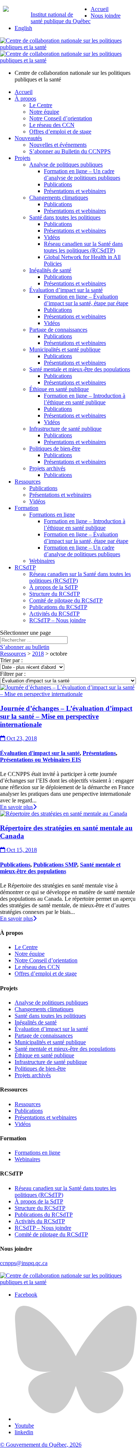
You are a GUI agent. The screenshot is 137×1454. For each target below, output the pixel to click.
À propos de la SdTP (53, 587)
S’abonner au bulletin (24, 647)
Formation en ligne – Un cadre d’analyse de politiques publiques (82, 174)
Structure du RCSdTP (54, 594)
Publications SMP (55, 864)
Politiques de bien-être (54, 448)
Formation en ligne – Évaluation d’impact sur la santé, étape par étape (86, 300)
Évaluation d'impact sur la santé (40, 753)
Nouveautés (28, 138)
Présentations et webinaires (75, 191)
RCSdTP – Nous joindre (57, 620)
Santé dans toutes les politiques (64, 217)
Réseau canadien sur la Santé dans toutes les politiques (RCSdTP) (83, 247)
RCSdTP (25, 567)
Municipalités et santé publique (64, 349)
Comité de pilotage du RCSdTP (66, 600)
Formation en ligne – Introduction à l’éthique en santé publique (84, 399)
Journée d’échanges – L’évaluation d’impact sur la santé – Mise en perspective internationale (66, 716)
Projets (22, 158)
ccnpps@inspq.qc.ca (23, 1263)
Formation (26, 508)
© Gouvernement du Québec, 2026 (40, 1445)
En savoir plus (16, 807)
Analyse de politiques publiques (66, 164)
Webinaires (42, 561)
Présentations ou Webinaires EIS (40, 760)
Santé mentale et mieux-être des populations (79, 369)
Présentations (99, 753)
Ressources (28, 481)
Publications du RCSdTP (58, 607)
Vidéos (52, 237)
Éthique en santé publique (59, 389)
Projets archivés (47, 468)
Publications (58, 184)
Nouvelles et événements (58, 145)
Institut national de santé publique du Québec (61, 17)
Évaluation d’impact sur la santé (66, 290)
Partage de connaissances (58, 330)
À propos (25, 98)
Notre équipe (44, 112)
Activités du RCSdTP (54, 614)
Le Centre (40, 105)
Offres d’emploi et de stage (60, 131)
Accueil (100, 9)
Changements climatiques (58, 197)
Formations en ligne (52, 514)
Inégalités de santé (50, 270)
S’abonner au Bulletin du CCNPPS (70, 151)
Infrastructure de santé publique (65, 429)
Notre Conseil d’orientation (60, 118)
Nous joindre (106, 15)
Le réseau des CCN (52, 125)
